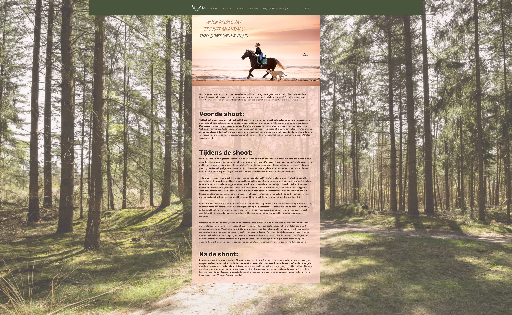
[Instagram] (256, 303)
